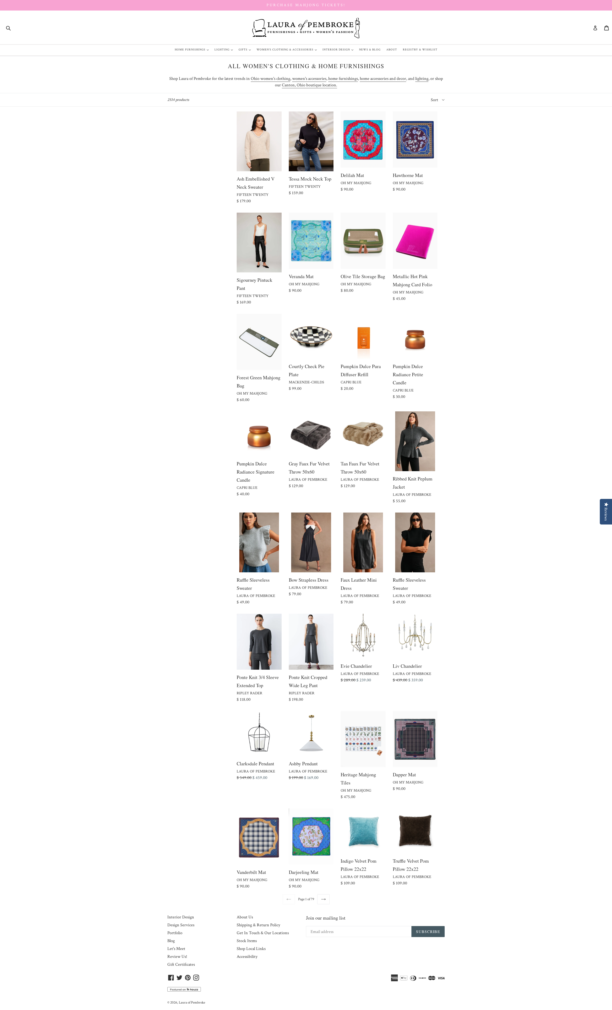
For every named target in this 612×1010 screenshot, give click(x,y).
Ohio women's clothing (270, 78)
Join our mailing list (325, 918)
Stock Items (247, 941)
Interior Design (339, 49)
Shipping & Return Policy (258, 925)
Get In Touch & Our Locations (263, 933)
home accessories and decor (383, 78)
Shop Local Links (251, 948)
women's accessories (309, 78)
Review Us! (177, 956)
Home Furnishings (193, 49)
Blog (171, 941)
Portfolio (174, 933)
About (391, 49)
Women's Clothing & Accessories (288, 49)
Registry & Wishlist (420, 49)
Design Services (180, 925)
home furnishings (343, 78)
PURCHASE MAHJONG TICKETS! (306, 5)
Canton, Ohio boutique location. (309, 85)
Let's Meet (176, 948)
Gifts (246, 49)
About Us (245, 917)
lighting (421, 78)
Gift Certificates (181, 964)
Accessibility (247, 956)
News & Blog (370, 49)
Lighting (224, 49)
